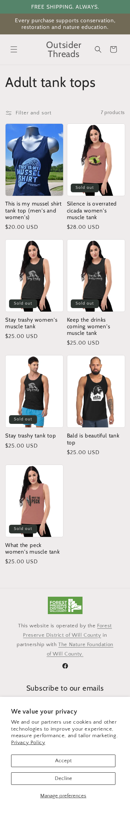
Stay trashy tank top (30, 435)
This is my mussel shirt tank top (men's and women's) (33, 210)
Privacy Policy (28, 743)
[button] (13, 49)
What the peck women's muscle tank (32, 548)
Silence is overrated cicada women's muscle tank (92, 210)
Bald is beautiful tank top (93, 438)
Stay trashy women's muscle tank (31, 323)
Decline (63, 778)
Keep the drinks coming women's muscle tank (88, 326)
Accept (63, 761)
